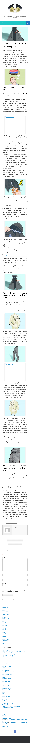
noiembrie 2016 (5, 618)
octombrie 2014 (5, 640)
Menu (5, 23)
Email (3, 578)
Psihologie (4, 693)
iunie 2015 (4, 629)
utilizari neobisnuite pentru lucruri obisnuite (11, 706)
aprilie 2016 (4, 622)
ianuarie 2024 (5, 607)
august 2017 (4, 615)
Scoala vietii (4, 699)
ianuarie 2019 (5, 611)
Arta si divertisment (6, 664)
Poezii (3, 692)
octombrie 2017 (5, 613)
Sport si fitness (5, 700)
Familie (3, 677)
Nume (3, 573)
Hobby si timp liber (6, 684)
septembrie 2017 (5, 614)
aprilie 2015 (4, 632)
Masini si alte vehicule (6, 688)
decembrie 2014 (5, 637)
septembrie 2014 (5, 641)
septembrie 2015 (5, 626)
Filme (3, 680)
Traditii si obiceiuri (13, 523)
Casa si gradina (5, 669)
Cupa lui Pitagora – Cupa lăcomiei (9, 650)
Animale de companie (6, 663)
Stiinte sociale (5, 702)
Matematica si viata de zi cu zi (8, 689)
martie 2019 (4, 610)
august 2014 (4, 643)
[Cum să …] (15, 8)
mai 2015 (4, 630)
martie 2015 (4, 633)
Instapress (4, 714)
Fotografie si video (6, 681)
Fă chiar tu (4, 675)
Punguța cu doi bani (6, 695)
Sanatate (4, 697)
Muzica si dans (5, 691)
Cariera (3, 667)
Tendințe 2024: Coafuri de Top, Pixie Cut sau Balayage (13, 654)
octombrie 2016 (5, 619)
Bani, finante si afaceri (6, 666)
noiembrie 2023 (5, 608)
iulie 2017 (4, 617)
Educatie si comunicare (7, 674)
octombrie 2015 (5, 625)
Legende (4, 686)
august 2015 (4, 628)
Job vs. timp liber (5, 685)
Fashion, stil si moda (6, 678)
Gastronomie (5, 682)
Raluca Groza (5, 722)
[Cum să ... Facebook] (15, 731)
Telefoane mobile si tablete (7, 703)
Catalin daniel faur (6, 716)
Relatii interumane (6, 696)
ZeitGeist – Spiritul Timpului (8, 707)
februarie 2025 (5, 606)
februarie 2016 (5, 624)
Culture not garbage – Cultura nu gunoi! (10, 656)
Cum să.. (8, 523)
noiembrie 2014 (5, 639)
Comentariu (5, 557)
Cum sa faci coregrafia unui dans (15, 540)
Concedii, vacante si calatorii (8, 671)
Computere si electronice (7, 670)
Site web (4, 583)
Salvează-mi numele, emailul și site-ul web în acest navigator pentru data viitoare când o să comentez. (14, 591)
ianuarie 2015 (5, 636)
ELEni (3, 725)
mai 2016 (4, 621)
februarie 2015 (5, 635)
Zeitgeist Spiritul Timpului (7, 655)
